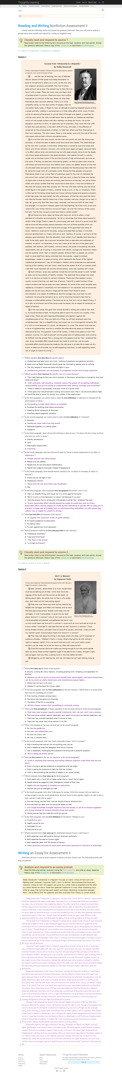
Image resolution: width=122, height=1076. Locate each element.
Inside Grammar (57, 6)
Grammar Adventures (70, 6)
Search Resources (48, 1055)
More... (93, 6)
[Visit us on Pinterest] (64, 1071)
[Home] (29, 2)
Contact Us (21, 1060)
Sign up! (83, 1062)
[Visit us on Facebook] (57, 1071)
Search (20, 6)
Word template (88, 45)
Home (20, 10)
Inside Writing (45, 6)
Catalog (20, 1065)
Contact (78, 2)
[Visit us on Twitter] (61, 1071)
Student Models (84, 6)
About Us (84, 2)
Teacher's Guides (34, 6)
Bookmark (102, 10)
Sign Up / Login (92, 2)
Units (41, 1060)
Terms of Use (21, 1061)
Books (25, 6)
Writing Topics (43, 1063)
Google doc (64, 45)
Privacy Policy (21, 1063)
